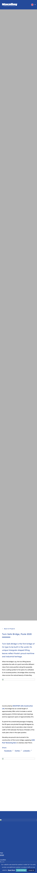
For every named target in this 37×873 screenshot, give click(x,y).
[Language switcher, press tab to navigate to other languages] (32, 5)
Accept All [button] (31, 870)
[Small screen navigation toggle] (28, 5)
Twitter (17, 751)
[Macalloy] (9, 4)
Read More (11, 870)
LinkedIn (26, 751)
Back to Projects (9, 629)
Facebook (8, 751)
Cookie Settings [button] (21, 870)
